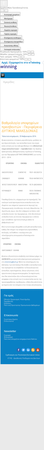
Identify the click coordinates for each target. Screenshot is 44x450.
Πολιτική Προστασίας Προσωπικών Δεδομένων (22, 305)
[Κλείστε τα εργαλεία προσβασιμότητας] (6, 10)
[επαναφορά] (2, 10)
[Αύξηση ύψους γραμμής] (22, 57)
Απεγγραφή (8, 337)
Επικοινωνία (9, 321)
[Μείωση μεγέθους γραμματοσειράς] (29, 54)
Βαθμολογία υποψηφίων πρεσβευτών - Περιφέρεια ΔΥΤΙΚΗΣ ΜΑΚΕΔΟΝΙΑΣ (22, 127)
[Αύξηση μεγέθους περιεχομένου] (32, 52)
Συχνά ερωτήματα (10, 319)
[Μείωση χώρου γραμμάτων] (26, 59)
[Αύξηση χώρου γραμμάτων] (29, 59)
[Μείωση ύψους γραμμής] (19, 57)
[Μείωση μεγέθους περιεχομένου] (28, 52)
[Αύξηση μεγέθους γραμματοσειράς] (32, 54)
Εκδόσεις (7, 303)
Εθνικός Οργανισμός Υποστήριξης (17, 299)
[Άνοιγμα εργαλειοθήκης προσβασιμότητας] (4, 3)
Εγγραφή (7, 335)
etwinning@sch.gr (11, 262)
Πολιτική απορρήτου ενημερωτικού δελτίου (20, 339)
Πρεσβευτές (8, 301)
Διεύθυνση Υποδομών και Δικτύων (27, 358)
